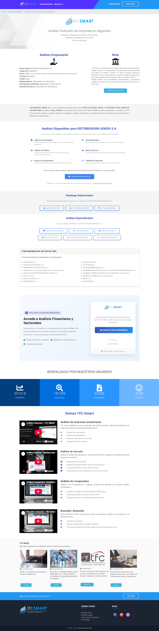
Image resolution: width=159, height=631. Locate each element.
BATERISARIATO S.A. (30, 281)
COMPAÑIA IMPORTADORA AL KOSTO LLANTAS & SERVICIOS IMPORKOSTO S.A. (109, 270)
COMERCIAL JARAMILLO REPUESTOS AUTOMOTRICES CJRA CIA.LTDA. (106, 273)
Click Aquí (131, 596)
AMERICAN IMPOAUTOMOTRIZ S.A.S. (35, 268)
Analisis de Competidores (79, 237)
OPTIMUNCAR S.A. (89, 265)
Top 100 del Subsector (80, 208)
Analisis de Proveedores (54, 231)
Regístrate (130, 4)
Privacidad (86, 620)
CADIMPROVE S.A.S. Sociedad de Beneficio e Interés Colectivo (43, 270)
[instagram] (128, 615)
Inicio (4, 12)
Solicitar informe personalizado (102, 183)
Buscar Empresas (15, 12)
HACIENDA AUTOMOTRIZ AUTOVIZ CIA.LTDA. (98, 276)
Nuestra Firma (87, 613)
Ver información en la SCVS (115, 90)
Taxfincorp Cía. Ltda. (85, 628)
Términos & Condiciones (90, 617)
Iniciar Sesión (114, 4)
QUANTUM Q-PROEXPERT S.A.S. (33, 265)
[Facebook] (115, 615)
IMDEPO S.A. (87, 279)
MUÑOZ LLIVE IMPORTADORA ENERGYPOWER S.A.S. (40, 273)
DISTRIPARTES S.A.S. (30, 262)
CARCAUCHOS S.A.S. (89, 262)
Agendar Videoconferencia (80, 176)
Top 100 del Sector (53, 208)
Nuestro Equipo (87, 615)
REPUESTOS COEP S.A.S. (31, 279)
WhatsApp (114, 344)
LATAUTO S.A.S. (28, 276)
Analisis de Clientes (108, 231)
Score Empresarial (82, 231)
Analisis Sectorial (51, 237)
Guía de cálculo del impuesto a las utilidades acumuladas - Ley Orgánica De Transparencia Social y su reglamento (123, 574)
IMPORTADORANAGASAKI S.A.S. (93, 268)
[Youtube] (121, 615)
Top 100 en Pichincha (107, 208)
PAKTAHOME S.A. (88, 281)
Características (46, 4)
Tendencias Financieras (108, 237)
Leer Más (26, 585)
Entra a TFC (87, 584)
